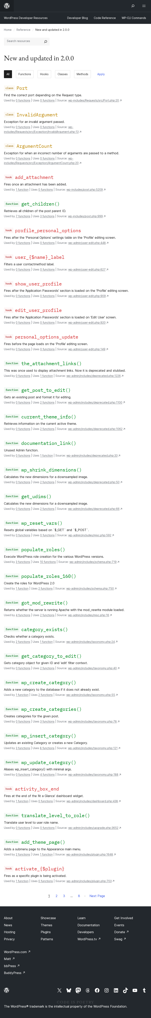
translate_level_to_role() (55, 815)
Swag (120, 939)
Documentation (88, 925)
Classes (63, 74)
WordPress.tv (89, 939)
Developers (85, 932)
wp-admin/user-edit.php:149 (86, 349)
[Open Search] (132, 6)
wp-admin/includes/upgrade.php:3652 (93, 827)
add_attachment (34, 177)
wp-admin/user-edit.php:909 (87, 296)
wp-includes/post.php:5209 (84, 189)
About (8, 918)
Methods (82, 74)
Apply (101, 74)
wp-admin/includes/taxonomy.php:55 (90, 694)
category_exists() (44, 629)
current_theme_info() (48, 417)
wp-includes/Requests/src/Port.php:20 (93, 100)
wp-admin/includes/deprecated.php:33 (92, 455)
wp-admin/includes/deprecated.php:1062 (95, 428)
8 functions (47, 748)
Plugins (46, 932)
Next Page (97, 896)
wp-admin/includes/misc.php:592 (89, 535)
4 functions (23, 615)
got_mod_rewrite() (44, 603)
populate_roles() (43, 549)
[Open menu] (144, 6)
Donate (121, 932)
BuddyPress (14, 973)
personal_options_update (46, 337)
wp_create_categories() (51, 709)
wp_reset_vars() (42, 523)
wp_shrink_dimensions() (51, 470)
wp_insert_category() (48, 736)
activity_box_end (37, 789)
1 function (22, 189)
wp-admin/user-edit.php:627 (87, 269)
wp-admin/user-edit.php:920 (87, 322)
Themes (46, 925)
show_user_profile (38, 284)
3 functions (47, 216)
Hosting (9, 932)
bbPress (12, 966)
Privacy (9, 939)
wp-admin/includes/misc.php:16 (88, 615)
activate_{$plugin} (39, 868)
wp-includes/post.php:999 (85, 216)
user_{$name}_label (39, 257)
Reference (23, 29)
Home (8, 29)
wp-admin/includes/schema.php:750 (90, 588)
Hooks (44, 74)
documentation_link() (48, 443)
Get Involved (123, 918)
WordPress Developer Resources (26, 18)
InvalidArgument (37, 114)
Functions (24, 74)
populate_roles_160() (48, 576)
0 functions (23, 100)
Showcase (48, 918)
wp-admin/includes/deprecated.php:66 (94, 508)
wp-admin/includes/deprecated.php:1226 (93, 375)
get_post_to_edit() (46, 390)
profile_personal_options (48, 230)
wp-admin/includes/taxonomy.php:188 (93, 774)
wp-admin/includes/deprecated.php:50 (94, 482)
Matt (9, 959)
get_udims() (36, 496)
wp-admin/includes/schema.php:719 (93, 561)
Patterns (47, 939)
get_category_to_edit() (51, 656)
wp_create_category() (48, 682)
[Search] (46, 42)
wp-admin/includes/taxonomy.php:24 (90, 641)
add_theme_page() (43, 842)
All (7, 74)
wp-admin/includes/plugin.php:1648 (89, 854)
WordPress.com (17, 952)
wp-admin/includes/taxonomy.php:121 (93, 748)
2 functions (47, 402)
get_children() (40, 204)
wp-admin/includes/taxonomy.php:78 (92, 721)
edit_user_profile (38, 310)
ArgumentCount (34, 146)
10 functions (48, 561)
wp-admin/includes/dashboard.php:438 (92, 801)
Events (119, 925)
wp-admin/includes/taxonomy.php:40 (92, 668)
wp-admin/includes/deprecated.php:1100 (95, 402)
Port (22, 88)
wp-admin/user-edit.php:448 (87, 242)
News (8, 925)
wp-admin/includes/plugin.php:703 (89, 881)
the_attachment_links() (51, 363)
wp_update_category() (48, 762)
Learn (81, 918)
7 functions (23, 216)
